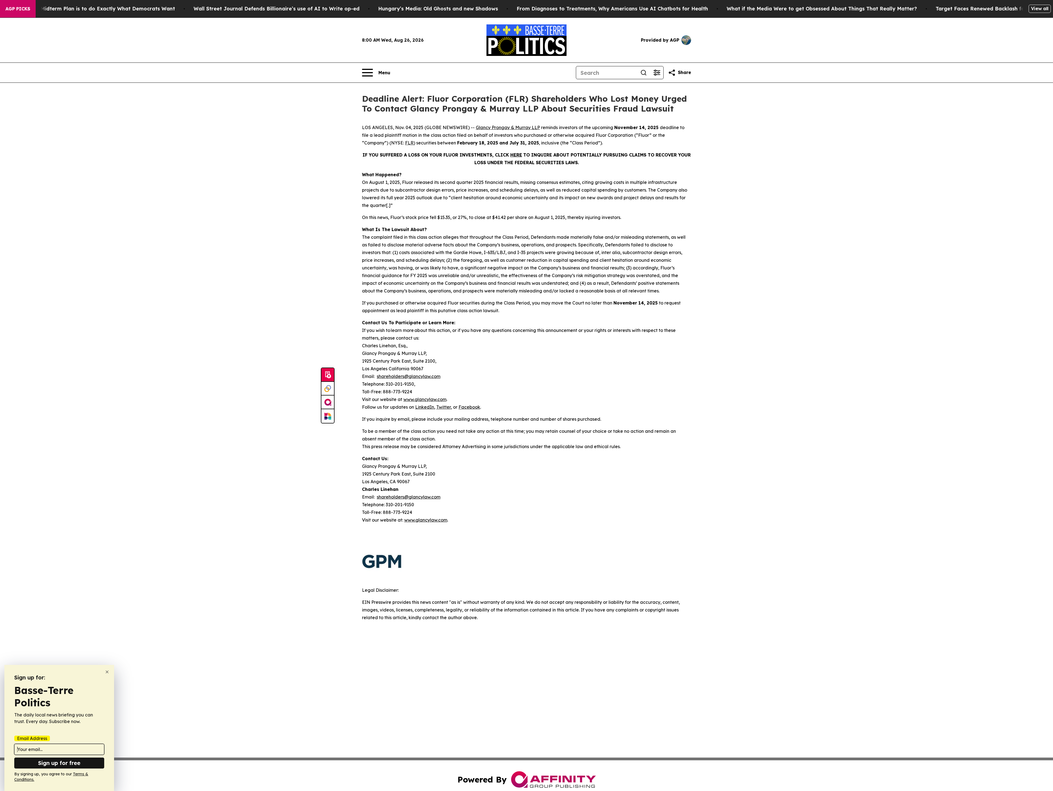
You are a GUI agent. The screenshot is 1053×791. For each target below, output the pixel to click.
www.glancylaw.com (424, 399)
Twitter (443, 407)
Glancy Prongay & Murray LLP (508, 127)
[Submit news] (327, 375)
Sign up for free (59, 762)
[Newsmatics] (327, 416)
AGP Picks (17, 9)
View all (1039, 8)
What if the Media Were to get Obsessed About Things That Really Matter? (822, 8)
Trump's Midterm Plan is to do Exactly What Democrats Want (97, 8)
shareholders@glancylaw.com (408, 376)
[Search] (643, 72)
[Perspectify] (327, 389)
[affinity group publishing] (327, 402)
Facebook (469, 407)
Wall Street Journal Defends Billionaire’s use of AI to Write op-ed (277, 8)
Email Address (32, 738)
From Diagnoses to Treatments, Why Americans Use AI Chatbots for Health (612, 8)
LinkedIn (424, 407)
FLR (409, 143)
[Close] (107, 672)
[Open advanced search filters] (656, 72)
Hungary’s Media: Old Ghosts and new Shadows (438, 8)
